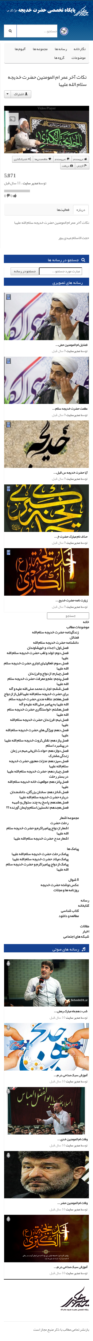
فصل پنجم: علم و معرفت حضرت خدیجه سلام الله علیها (37, 681)
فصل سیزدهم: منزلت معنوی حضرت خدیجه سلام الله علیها (38, 763)
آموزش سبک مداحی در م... (71, 1075)
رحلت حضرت (59, 822)
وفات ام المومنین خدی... (72, 1139)
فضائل (74, 637)
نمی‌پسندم (60, 159)
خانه (86, 621)
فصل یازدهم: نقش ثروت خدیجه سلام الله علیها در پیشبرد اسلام (36, 743)
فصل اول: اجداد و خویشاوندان (47, 647)
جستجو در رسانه (25, 271)
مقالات (84, 926)
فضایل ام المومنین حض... (72, 344)
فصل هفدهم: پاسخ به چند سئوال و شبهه (40, 802)
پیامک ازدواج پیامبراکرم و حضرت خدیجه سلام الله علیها (37, 866)
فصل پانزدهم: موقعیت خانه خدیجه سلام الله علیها (38, 784)
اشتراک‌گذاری (21, 159)
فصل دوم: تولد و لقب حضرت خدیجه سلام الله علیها (37, 655)
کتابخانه (83, 905)
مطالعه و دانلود (69, 915)
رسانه (85, 900)
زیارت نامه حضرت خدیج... (72, 600)
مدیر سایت (30, 183)
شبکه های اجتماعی (76, 936)
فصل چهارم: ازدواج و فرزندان (48, 673)
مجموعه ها (40, 48)
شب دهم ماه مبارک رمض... (71, 1011)
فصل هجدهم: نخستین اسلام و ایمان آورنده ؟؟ (37, 807)
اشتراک (19, 94)
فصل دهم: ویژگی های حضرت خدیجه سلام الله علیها (37, 732)
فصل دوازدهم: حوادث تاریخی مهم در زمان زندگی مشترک (39, 753)
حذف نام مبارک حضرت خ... (71, 536)
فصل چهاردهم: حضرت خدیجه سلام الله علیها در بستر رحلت (37, 774)
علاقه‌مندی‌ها (41, 159)
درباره (80, 209)
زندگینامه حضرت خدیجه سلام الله (55, 632)
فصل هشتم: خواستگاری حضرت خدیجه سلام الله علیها (37, 712)
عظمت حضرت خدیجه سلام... (70, 408)
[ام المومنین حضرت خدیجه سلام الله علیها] (68, 1299)
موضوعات (79, 57)
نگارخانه (80, 48)
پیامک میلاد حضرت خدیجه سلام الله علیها (40, 859)
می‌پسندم (78, 159)
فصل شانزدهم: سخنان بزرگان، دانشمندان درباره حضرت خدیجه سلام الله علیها (39, 794)
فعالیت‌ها (63, 209)
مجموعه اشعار (69, 817)
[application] (46, 134)
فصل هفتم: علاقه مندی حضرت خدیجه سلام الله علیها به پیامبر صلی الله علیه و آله (38, 701)
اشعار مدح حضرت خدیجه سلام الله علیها (41, 838)
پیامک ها (73, 848)
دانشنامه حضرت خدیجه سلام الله (56, 642)
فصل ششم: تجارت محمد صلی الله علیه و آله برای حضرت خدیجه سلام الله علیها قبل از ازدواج (36, 691)
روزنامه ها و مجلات (66, 889)
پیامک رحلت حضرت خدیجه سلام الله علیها (40, 853)
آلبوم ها (20, 48)
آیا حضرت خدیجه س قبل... (70, 472)
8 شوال (73, 879)
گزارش (80, 166)
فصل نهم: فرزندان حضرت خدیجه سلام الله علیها (39, 722)
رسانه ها (61, 48)
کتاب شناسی (70, 910)
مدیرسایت (73, 351)
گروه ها (59, 57)
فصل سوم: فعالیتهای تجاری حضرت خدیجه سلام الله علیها (36, 665)
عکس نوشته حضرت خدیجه (60, 884)
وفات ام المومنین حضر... (72, 1203)
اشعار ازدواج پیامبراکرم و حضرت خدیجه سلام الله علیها (37, 830)
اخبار (85, 931)
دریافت (66, 166)
